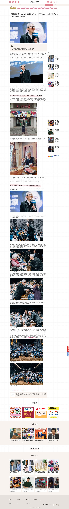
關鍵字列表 (36, 502)
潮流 (20, 4)
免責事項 (35, 499)
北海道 (31, 7)
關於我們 (27, 499)
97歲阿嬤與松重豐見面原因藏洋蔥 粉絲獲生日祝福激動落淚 (22, 49)
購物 (56, 4)
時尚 (42, 4)
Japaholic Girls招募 (37, 500)
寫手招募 (27, 500)
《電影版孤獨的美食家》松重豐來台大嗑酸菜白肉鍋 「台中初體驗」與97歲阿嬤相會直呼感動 (31, 10)
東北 (55, 7)
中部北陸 (47, 7)
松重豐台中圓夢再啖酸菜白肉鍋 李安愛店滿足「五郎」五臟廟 (23, 48)
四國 (43, 7)
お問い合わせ (28, 503)
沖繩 (35, 7)
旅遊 (27, 4)
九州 (39, 7)
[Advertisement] (54, 36)
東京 (18, 7)
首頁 (10, 10)
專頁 (33, 337)
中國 (52, 7)
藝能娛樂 (49, 4)
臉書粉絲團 (28, 337)
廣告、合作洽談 (29, 502)
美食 (34, 4)
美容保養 (12, 4)
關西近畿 (23, 7)
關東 (27, 7)
